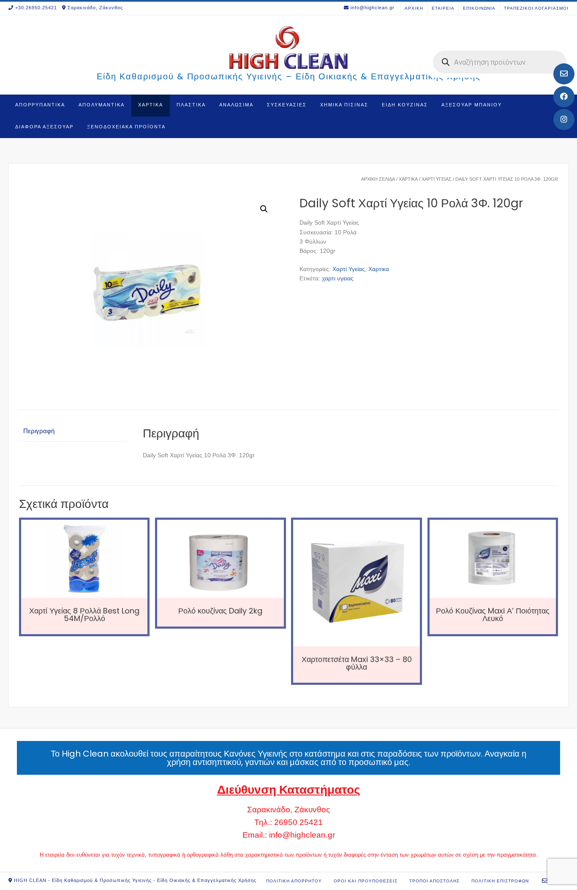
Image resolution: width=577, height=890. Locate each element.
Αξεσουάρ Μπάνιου (471, 104)
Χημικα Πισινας (344, 104)
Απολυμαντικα (102, 104)
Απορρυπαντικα (40, 104)
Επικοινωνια (479, 8)
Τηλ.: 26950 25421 (288, 822)
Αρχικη (414, 8)
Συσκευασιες (287, 104)
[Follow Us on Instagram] (563, 119)
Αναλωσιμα (236, 104)
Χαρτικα (150, 104)
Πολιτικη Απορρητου (294, 881)
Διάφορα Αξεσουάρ (44, 126)
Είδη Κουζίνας (405, 104)
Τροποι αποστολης (434, 881)
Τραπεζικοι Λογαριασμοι (536, 8)
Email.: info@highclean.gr (288, 834)
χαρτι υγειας (338, 278)
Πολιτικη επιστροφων (500, 881)
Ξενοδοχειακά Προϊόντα (126, 126)
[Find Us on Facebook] (563, 96)
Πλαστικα (191, 104)
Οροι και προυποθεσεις (365, 881)
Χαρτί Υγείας (437, 179)
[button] (264, 209)
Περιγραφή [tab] (38, 430)
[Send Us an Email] (563, 73)
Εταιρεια (443, 8)
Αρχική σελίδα (378, 179)
